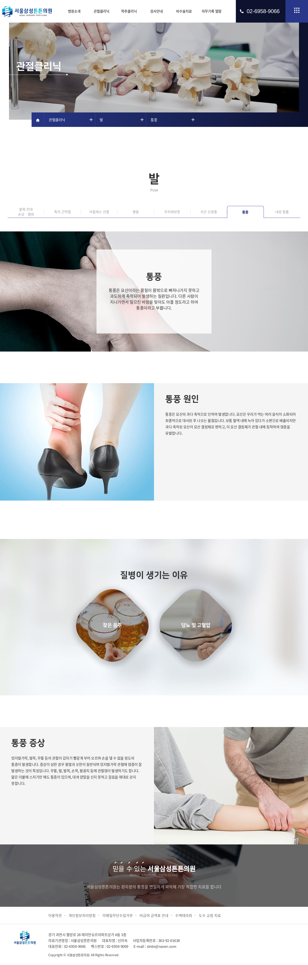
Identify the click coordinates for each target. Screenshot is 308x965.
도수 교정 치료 (210, 915)
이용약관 (55, 915)
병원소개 (74, 11)
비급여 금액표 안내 (154, 915)
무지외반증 (172, 211)
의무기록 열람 (211, 11)
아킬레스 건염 (99, 211)
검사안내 (156, 11)
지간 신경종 (208, 211)
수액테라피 (183, 915)
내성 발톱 (282, 211)
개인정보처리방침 (82, 915)
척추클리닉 (129, 11)
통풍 (245, 212)
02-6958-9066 (263, 11)
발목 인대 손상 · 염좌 (26, 212)
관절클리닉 (101, 11)
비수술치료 (184, 11)
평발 (136, 211)
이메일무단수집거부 (117, 915)
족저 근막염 (62, 211)
